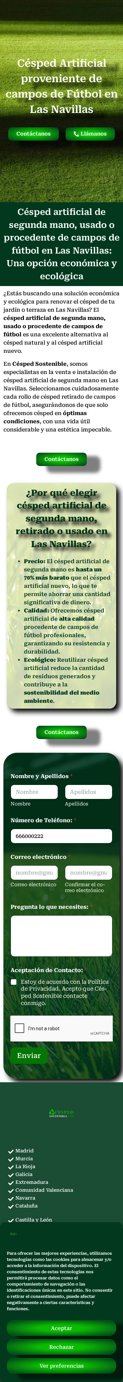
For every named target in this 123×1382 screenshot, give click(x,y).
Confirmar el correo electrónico (85, 887)
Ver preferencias (62, 1366)
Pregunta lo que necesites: (51, 907)
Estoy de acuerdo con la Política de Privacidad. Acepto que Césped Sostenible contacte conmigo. (65, 992)
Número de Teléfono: (43, 820)
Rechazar (61, 1347)
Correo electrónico (33, 884)
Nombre (20, 803)
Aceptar (61, 1328)
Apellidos (76, 803)
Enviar (29, 1055)
